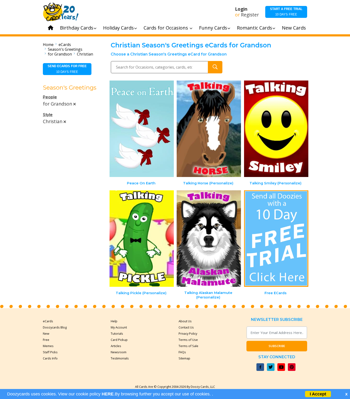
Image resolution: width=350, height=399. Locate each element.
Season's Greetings (65, 49)
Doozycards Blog (55, 327)
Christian (85, 54)
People (50, 97)
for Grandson (60, 54)
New (46, 333)
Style (48, 114)
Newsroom (118, 352)
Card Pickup (119, 340)
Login (241, 9)
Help (114, 321)
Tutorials (117, 333)
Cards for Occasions (166, 28)
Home (48, 44)
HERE (108, 394)
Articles (116, 346)
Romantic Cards (254, 28)
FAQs (182, 352)
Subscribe (277, 346)
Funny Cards (213, 28)
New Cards (294, 28)
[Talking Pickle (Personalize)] (142, 238)
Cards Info (50, 358)
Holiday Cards (118, 28)
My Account (119, 327)
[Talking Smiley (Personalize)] (276, 129)
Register (250, 15)
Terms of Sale (188, 346)
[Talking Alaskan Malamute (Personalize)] (209, 238)
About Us (185, 321)
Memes (48, 346)
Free (46, 340)
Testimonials (120, 358)
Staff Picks (50, 352)
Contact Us (186, 327)
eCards (65, 44)
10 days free (286, 11)
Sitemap (184, 358)
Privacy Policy (188, 333)
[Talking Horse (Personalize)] (209, 129)
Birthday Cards (76, 28)
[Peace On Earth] (142, 129)
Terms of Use (188, 340)
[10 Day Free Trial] (276, 238)
